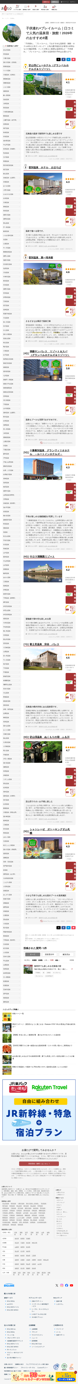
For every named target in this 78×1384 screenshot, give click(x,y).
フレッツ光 (10, 1335)
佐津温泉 (6, 787)
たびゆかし (60, 1228)
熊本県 (28, 1273)
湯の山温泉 (6, 726)
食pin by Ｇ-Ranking (62, 1233)
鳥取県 (17, 1264)
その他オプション (37, 1317)
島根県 (22, 1264)
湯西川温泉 (6, 289)
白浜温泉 (6, 804)
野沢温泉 (6, 417)
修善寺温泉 (6, 594)
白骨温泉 (6, 421)
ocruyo (59, 1207)
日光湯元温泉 (7, 264)
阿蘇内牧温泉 (7, 932)
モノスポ (59, 1219)
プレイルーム (39, 976)
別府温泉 (6, 969)
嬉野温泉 (6, 907)
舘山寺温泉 (6, 639)
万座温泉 (6, 301)
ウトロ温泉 (6, 70)
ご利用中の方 (58, 1325)
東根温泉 (6, 206)
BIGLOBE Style (37, 1344)
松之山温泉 (6, 536)
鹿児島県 (44, 1273)
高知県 (34, 1268)
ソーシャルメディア (38, 1347)
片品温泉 (6, 318)
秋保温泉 (6, 132)
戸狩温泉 (6, 458)
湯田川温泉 (6, 215)
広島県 (34, 1264)
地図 (69, 97)
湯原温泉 (6, 853)
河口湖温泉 (6, 400)
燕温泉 (5, 532)
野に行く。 (60, 1221)
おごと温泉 (6, 730)
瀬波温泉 (6, 528)
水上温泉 (6, 330)
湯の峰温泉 (6, 816)
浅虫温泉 (6, 99)
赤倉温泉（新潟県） (9, 503)
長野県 (22, 1247)
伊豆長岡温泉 (7, 614)
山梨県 (17, 1247)
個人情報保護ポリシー (11, 1368)
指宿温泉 (6, 998)
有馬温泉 (6, 771)
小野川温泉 (6, 190)
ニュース (34, 1338)
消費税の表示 (19, 1364)
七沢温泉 (6, 375)
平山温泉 (6, 960)
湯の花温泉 (6, 763)
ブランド (34, 1332)
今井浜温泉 (6, 623)
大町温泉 (6, 433)
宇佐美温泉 (6, 627)
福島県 (48, 1233)
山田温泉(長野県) (8, 495)
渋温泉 (5, 445)
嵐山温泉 (6, 738)
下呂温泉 (6, 668)
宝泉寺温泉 (6, 989)
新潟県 (28, 1247)
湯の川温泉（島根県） (10, 849)
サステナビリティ (37, 1335)
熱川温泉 (6, 664)
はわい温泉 (6, 837)
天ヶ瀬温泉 (6, 977)
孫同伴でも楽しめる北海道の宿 (48, 156)
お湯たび (59, 1209)
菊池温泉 (6, 936)
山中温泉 (6, 553)
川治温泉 (6, 272)
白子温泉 (6, 355)
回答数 (40, 960)
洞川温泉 (6, 800)
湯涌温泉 (6, 569)
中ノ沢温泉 (6, 248)
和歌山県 (46, 1260)
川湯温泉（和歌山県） (10, 812)
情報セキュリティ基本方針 (32, 1371)
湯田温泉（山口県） (9, 874)
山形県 (42, 1233)
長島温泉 (6, 721)
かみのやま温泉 (8, 194)
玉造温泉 (6, 841)
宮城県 (32, 1233)
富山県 (17, 1251)
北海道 (48, 972)
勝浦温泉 (6, 808)
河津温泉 (6, 635)
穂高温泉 (6, 487)
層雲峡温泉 (6, 79)
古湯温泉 (6, 915)
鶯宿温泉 (6, 116)
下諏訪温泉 (6, 449)
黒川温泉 (6, 927)
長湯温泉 (6, 985)
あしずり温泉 (7, 895)
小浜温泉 (6, 923)
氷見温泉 (6, 544)
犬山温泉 (6, 693)
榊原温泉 (6, 717)
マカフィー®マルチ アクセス (15, 1354)
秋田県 (37, 1233)
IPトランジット (12, 1350)
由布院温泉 (6, 973)
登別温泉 (6, 54)
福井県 (28, 1251)
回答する (46, 2)
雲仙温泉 (6, 919)
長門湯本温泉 (7, 866)
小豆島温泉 (6, 886)
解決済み (66, 954)
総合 (56, 960)
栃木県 (17, 1238)
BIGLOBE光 (11, 1301)
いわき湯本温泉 (8, 235)
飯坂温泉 (6, 231)
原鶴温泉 (6, 903)
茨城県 (28, 1238)
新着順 (34, 960)
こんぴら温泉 (7, 882)
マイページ (65, 2)
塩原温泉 (6, 268)
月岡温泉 (6, 499)
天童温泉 (6, 202)
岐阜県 (22, 1255)
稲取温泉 (6, 618)
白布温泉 (6, 198)
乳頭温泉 (6, 153)
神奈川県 (34, 1243)
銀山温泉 (6, 173)
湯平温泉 (6, 993)
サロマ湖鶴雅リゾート (42, 556)
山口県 (40, 1264)
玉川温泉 (6, 157)
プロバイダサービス (13, 1338)
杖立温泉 (6, 948)
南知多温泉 (6, 701)
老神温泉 (6, 309)
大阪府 (28, 1260)
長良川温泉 (6, 689)
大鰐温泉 (6, 103)
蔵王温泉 (6, 169)
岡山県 (28, 1264)
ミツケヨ (59, 1226)
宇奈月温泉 (6, 540)
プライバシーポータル (28, 1368)
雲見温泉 (6, 643)
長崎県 (24, 1273)
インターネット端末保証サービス (40, 1305)
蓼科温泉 (6, 454)
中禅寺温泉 (6, 276)
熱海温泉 (6, 586)
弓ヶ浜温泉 (6, 660)
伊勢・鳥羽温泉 (8, 709)
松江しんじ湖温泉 (9, 845)
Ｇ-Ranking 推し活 (62, 1231)
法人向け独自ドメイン (14, 1358)
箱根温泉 (6, 367)
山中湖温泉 (6, 408)
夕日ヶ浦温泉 (7, 759)
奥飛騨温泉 (6, 680)
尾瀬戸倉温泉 (7, 313)
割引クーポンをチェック (72, 124)
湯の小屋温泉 (7, 334)
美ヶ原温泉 (6, 429)
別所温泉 (6, 482)
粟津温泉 (6, 557)
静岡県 (17, 1255)
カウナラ (59, 1223)
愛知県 (28, 1255)
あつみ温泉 (6, 186)
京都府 (22, 1260)
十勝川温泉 (6, 58)
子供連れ (37, 972)
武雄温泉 (6, 911)
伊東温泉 (6, 590)
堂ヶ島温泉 (6, 656)
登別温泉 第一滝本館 (41, 257)
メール (58, 1332)
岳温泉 (5, 239)
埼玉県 (17, 1243)
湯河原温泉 (6, 371)
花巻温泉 (6, 124)
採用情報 (34, 1341)
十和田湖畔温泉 (8, 112)
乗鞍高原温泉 (7, 466)
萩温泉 (5, 870)
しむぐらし (59, 1304)
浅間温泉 (6, 425)
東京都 (28, 1243)
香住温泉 (6, 783)
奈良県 (40, 1260)
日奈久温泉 (6, 956)
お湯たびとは (60, 1192)
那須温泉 (6, 281)
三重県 (34, 1255)
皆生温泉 (6, 829)
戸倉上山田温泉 (8, 462)
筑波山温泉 (6, 338)
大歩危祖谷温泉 (8, 878)
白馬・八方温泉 (8, 470)
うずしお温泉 (7, 779)
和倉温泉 (6, 548)
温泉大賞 (59, 1301)
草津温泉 (6, 293)
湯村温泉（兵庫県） (9, 796)
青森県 (21, 1233)
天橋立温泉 (6, 734)
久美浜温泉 (6, 742)
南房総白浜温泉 (8, 359)
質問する (55, 2)
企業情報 (32, 1325)
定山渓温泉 (6, 50)
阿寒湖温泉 (6, 66)
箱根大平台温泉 (8, 384)
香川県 (22, 1268)
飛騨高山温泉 (7, 684)
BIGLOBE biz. (11, 1329)
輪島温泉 (6, 573)
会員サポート (60, 1335)
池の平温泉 (6, 507)
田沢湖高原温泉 (8, 165)
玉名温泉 (6, 944)
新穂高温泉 (6, 676)
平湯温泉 (6, 672)
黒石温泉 (6, 107)
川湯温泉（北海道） (9, 74)
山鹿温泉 (6, 965)
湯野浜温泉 (6, 219)
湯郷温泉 (6, 857)
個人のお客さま (9, 1293)
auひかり (10, 1304)
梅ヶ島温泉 (6, 631)
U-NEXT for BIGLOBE (39, 1314)
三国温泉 (6, 581)
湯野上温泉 (6, 256)
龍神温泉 (6, 820)
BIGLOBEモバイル (13, 1307)
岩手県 (26, 1233)
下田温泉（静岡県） (9, 598)
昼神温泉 (6, 478)
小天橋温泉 (6, 746)
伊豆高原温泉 (7, 606)
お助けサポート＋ (37, 1301)
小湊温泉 (6, 351)
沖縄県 (49, 1273)
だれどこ (59, 1205)
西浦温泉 (6, 697)
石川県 (22, 1251)
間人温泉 (6, 750)
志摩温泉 (6, 713)
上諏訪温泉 (6, 441)
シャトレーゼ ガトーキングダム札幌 (50, 831)
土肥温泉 (6, 651)
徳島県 (17, 1268)
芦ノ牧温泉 (6, 227)
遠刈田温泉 (6, 140)
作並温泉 (6, 136)
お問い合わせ (8, 1364)
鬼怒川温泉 (6, 260)
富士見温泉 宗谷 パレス (44, 644)
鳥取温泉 (6, 833)
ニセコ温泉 (6, 87)
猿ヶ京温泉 (6, 322)
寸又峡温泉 (6, 647)
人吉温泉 (6, 952)
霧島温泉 (6, 1002)
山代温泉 (6, 565)
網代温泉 (6, 602)
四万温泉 (6, 305)
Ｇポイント (60, 1200)
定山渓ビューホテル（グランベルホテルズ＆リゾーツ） (49, 67)
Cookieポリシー (42, 1368)
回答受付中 (49, 954)
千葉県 (22, 1243)
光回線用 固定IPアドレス (15, 1341)
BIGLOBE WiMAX (12, 1310)
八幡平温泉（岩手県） (10, 120)
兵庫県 (34, 1260)
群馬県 (22, 1238)
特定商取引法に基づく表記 (12, 1371)
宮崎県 (38, 1273)
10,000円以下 (49, 976)
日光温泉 (6, 285)
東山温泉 (6, 223)
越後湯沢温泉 (7, 520)
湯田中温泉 (6, 491)
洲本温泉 (6, 792)
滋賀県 (17, 1260)
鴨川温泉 (6, 346)
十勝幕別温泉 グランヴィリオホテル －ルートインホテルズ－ (50, 452)
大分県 (33, 1273)
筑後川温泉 (6, 899)
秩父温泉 (6, 342)
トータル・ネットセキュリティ (40, 1310)
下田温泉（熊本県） (9, 940)
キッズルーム (56, 972)
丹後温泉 (6, 754)
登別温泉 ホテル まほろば (45, 167)
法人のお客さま (9, 1325)
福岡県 (14, 1273)
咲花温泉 (6, 524)
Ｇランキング (60, 1202)
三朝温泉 (6, 824)
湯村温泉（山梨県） (9, 412)
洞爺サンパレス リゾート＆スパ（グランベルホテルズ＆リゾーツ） (50, 353)
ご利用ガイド (60, 1194)
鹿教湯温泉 (6, 437)
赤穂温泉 (6, 775)
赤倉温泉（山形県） (9, 177)
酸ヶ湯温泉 (6, 95)
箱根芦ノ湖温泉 (8, 379)
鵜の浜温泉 (6, 515)
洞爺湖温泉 (6, 83)
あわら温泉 (6, 577)
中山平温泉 (6, 145)
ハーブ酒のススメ (62, 1235)
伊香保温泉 (6, 297)
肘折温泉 (6, 210)
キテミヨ (59, 1214)
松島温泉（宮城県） (9, 149)
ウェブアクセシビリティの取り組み (37, 1364)
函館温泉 (6, 91)
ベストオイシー (61, 1216)
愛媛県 (28, 1268)
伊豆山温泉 (6, 610)
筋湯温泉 (6, 981)
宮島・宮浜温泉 (8, 862)
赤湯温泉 (6, 182)
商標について (8, 1374)
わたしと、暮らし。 (62, 1212)
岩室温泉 (6, 511)
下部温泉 (6, 404)
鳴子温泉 (6, 128)
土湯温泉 (6, 243)
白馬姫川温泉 (7, 474)
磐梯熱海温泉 (7, 252)
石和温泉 (6, 396)
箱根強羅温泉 (7, 388)
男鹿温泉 (6, 161)
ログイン (73, 2)
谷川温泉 (6, 326)
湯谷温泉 (6, 705)
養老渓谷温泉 (7, 363)
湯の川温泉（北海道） (10, 62)
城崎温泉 (6, 767)
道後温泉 (6, 890)
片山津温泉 (6, 561)
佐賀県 (19, 1273)
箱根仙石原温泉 (8, 392)
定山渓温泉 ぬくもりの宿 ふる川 (49, 737)
